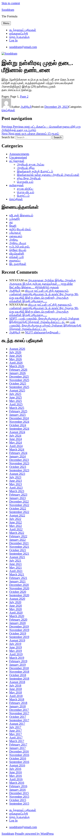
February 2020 (18, 619)
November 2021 (19, 546)
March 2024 (16, 449)
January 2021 (17, 581)
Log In (13, 40)
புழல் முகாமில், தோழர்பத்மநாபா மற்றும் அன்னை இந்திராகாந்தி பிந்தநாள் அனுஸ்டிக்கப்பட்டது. (45, 325)
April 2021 (16, 571)
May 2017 (15, 734)
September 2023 (19, 470)
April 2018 (16, 696)
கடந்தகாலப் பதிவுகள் (22, 30)
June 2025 (15, 397)
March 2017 (16, 741)
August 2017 (17, 723)
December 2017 (19, 709)
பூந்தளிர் (14, 218)
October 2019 (17, 633)
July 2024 (15, 435)
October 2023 (17, 466)
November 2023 (19, 463)
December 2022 (19, 501)
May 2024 (15, 442)
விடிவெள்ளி (16, 253)
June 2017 (15, 730)
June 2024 (15, 439)
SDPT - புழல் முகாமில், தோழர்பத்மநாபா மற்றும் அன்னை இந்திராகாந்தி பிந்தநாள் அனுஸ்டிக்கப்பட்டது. (44, 320)
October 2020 (17, 591)
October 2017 (17, 716)
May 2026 (15, 359)
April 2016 (16, 779)
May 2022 (15, 525)
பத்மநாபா (15, 232)
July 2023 (15, 477)
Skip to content (11, 3)
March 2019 (16, 657)
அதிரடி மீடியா (17, 243)
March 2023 (16, 491)
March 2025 (16, 407)
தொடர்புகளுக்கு (19, 37)
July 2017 (15, 727)
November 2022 (19, 505)
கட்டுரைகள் (16, 161)
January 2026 (17, 373)
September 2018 (19, 678)
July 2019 (15, 643)
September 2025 (19, 387)
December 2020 (19, 584)
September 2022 (19, 512)
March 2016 (16, 782)
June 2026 (15, 355)
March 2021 (16, 574)
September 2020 (19, 595)
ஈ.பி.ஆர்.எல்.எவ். (19, 246)
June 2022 (15, 522)
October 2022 (17, 508)
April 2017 (16, 737)
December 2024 (19, 418)
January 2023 (17, 498)
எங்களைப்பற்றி (18, 33)
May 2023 (15, 484)
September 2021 (19, 553)
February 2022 (18, 536)
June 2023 (15, 480)
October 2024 (17, 425)
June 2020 (15, 605)
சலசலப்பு (14, 260)
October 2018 (17, 675)
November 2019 (19, 630)
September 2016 (19, 762)
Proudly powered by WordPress (34, 833)
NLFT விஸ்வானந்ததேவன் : (42, 332)
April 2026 (16, 362)
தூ (11, 222)
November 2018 (19, 671)
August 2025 (17, 390)
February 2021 (18, 578)
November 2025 (19, 380)
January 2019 (17, 664)
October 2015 (17, 800)
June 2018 (15, 689)
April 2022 (16, 529)
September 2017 (19, 720)
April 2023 (16, 487)
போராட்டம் (23, 195)
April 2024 (16, 446)
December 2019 (19, 626)
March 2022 (16, 532)
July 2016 (15, 768)
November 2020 (19, 588)
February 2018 (18, 703)
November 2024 (19, 421)
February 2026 (18, 369)
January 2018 (17, 706)
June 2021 (15, 564)
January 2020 (17, 623)
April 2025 (16, 404)
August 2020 (17, 598)
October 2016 (17, 758)
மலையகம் (15, 236)
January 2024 (17, 456)
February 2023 (18, 494)
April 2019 (16, 654)
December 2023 (19, 460)
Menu (6, 23)
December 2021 (19, 543)
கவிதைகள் (16, 185)
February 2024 (18, 453)
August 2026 (17, 348)
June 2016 (15, 772)
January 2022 (17, 539)
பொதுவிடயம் (25, 181)
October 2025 (17, 383)
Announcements (19, 154)
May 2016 (15, 775)
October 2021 (17, 550)
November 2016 (19, 755)
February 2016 (18, 786)
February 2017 (18, 744)
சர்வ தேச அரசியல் (29, 178)
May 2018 (15, 692)
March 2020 (16, 616)
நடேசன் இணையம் (21, 215)
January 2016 (17, 789)
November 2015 (19, 796)
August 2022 (17, 515)
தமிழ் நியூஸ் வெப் (20, 229)
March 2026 (16, 366)
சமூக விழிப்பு (25, 188)
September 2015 (19, 803)
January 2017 (17, 748)
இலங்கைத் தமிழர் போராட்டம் (35, 171)
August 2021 (17, 557)
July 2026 (15, 352)
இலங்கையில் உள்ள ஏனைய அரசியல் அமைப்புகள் (48, 174)
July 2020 (15, 602)
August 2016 (17, 765)
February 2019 (18, 661)
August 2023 (17, 473)
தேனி (12, 225)
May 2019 (15, 650)
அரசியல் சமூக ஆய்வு (30, 164)
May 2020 (15, 609)
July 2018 (15, 685)
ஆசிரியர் (26, 106)
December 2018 (19, 668)
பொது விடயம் (25, 192)
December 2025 (19, 376)
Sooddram (8, 9)
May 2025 (15, 400)
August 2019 (17, 640)
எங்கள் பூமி (16, 257)
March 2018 (16, 699)
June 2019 (15, 647)
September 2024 (19, 428)
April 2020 (16, 612)
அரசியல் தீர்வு (26, 168)
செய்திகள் (8, 110)
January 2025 (17, 414)
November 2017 (19, 713)
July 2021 (15, 560)
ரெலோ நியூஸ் (17, 250)
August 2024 (17, 432)
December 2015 (19, 793)
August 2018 (17, 682)
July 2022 (15, 519)
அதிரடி (13, 239)
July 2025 (15, 394)
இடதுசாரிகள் (17, 264)
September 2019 (19, 637)
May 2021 (15, 567)
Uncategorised (18, 157)
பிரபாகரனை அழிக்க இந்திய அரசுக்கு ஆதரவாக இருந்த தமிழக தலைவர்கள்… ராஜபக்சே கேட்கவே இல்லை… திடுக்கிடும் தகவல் (42, 284)
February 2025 (18, 411)
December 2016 (19, 751)
